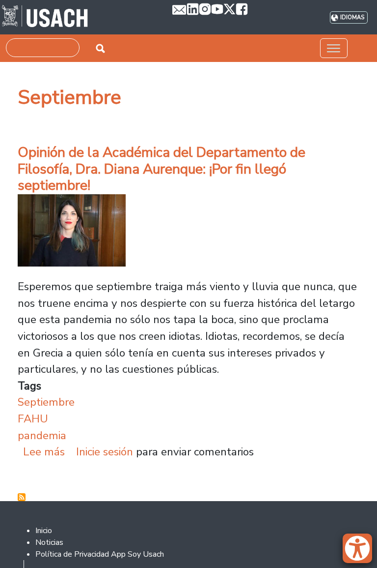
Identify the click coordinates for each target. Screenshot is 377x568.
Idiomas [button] (352, 17)
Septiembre (46, 402)
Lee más (44, 451)
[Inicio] (45, 17)
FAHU (33, 418)
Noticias (49, 542)
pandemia (42, 435)
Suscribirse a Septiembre (22, 497)
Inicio (43, 530)
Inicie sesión (104, 451)
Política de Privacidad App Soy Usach (99, 554)
